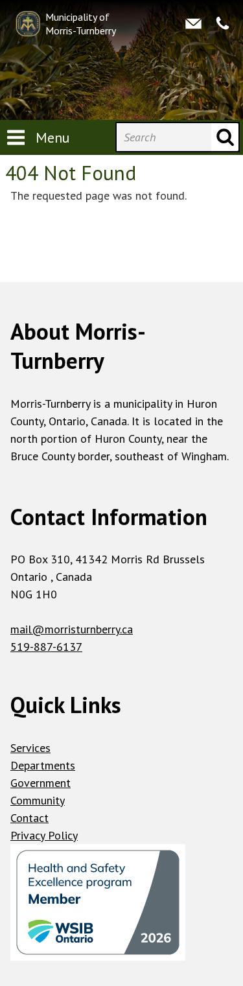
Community (37, 800)
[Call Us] (223, 24)
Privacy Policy (44, 835)
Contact (29, 817)
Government (40, 782)
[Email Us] (193, 24)
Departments (42, 765)
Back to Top (121, 260)
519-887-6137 (46, 646)
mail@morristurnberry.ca (71, 629)
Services (30, 747)
